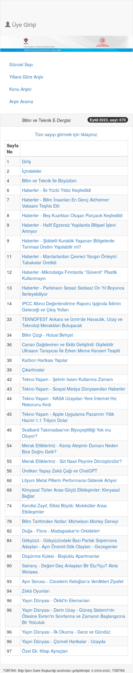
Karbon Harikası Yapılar (45, 360)
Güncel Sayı (21, 64)
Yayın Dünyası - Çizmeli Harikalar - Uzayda (63, 641)
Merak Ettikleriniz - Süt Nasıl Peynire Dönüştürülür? (72, 461)
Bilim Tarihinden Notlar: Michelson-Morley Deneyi (70, 521)
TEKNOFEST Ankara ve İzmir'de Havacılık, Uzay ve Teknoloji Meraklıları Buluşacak (72, 322)
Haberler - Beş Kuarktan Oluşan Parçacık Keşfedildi (72, 215)
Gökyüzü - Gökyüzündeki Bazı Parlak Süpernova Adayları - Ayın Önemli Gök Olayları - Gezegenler (70, 543)
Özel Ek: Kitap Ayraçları (45, 651)
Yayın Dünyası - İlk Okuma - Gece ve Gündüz (66, 632)
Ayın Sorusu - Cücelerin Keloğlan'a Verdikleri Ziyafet (72, 581)
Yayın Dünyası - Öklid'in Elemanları (56, 600)
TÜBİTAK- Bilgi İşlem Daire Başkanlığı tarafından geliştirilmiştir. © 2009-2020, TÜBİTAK (64, 670)
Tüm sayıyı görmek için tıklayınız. (66, 134)
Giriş (26, 161)
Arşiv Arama (21, 101)
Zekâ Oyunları (35, 591)
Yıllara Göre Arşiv (26, 77)
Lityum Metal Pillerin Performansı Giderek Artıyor (69, 480)
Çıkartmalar (33, 370)
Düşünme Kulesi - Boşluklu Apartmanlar (61, 556)
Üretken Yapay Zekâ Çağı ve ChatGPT (59, 471)
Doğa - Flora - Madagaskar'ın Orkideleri (61, 531)
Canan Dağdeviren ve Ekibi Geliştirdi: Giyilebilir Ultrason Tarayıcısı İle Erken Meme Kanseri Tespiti (71, 347)
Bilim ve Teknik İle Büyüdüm (49, 180)
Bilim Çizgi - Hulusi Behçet (47, 335)
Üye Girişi (23, 24)
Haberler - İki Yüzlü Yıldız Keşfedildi (56, 190)
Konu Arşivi (20, 89)
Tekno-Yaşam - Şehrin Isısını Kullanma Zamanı (67, 379)
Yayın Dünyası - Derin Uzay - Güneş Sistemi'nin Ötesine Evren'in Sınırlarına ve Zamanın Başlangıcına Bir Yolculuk (73, 616)
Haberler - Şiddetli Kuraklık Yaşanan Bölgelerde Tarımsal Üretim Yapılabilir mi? (68, 243)
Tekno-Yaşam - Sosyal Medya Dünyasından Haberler (73, 389)
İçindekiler (32, 171)
